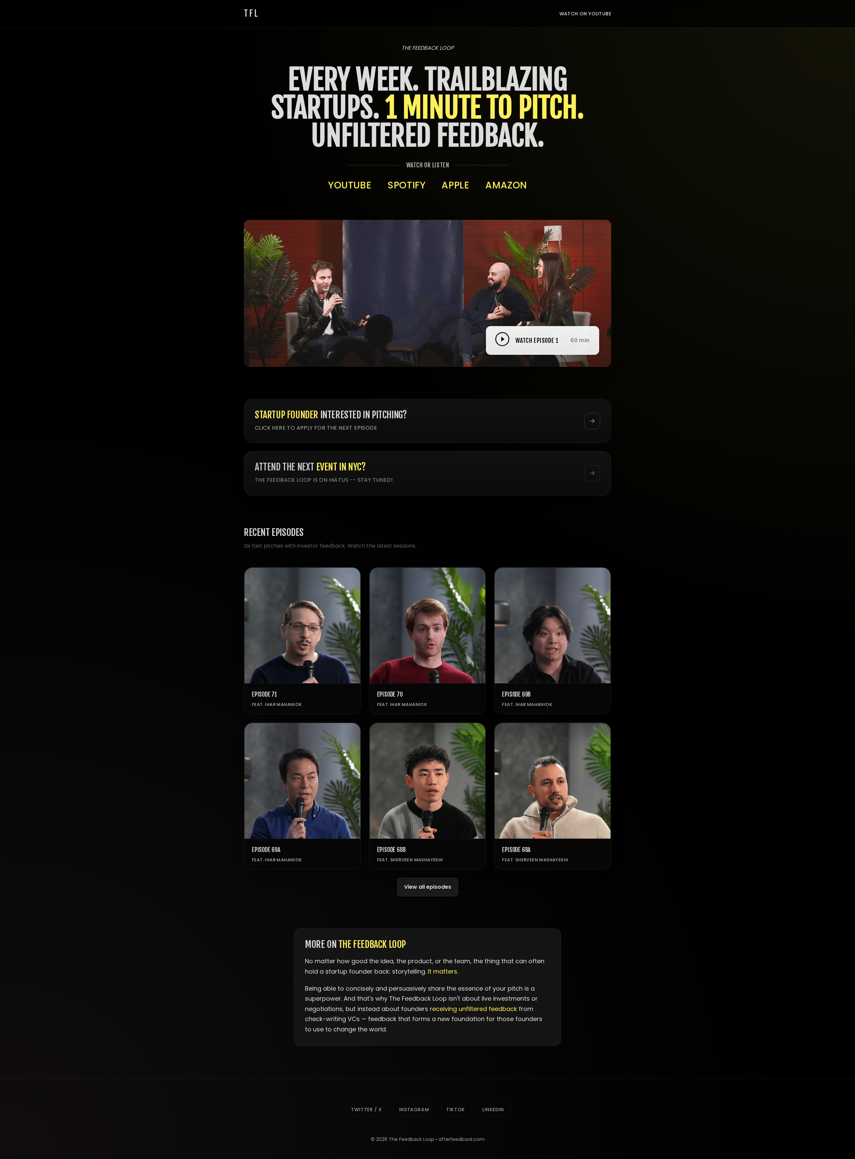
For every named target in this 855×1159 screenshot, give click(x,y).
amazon (506, 185)
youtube (349, 185)
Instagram (414, 1109)
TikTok (455, 1109)
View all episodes (427, 887)
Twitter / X (366, 1109)
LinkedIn (493, 1109)
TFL (251, 13)
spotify (406, 185)
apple (455, 185)
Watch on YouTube (585, 13)
